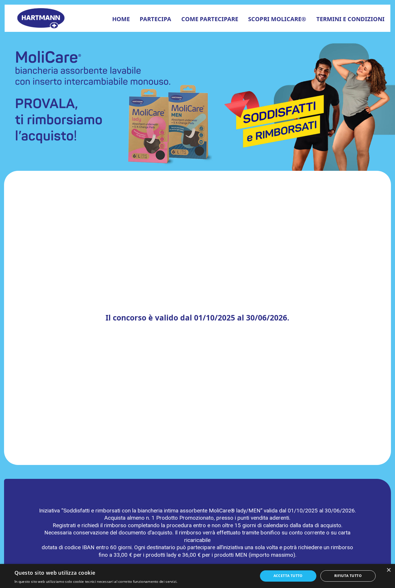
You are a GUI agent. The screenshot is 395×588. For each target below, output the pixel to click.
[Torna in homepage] (41, 18)
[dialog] (197, 576)
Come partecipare (209, 19)
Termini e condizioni (350, 19)
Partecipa (155, 19)
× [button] (388, 570)
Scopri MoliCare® (277, 19)
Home (121, 19)
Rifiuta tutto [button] (348, 575)
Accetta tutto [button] (288, 575)
